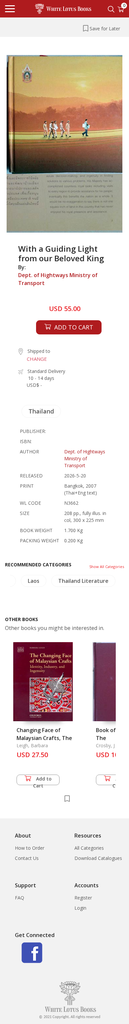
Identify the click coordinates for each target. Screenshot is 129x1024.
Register (83, 898)
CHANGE (37, 359)
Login (80, 908)
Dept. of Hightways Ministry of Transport (58, 279)
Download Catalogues (98, 858)
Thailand (41, 411)
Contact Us (27, 858)
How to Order (29, 848)
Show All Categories (106, 566)
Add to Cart (42, 780)
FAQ (19, 898)
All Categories (89, 848)
